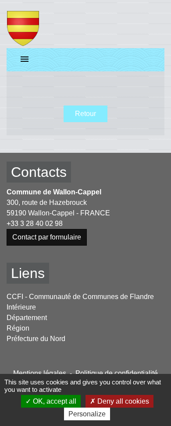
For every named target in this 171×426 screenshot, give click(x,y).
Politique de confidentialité (116, 373)
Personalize (87, 414)
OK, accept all (53, 401)
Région (18, 328)
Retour (85, 113)
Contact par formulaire (46, 237)
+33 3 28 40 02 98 (35, 223)
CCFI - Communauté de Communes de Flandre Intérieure (80, 302)
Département (27, 317)
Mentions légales (39, 373)
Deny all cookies (122, 401)
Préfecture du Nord (36, 338)
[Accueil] (23, 24)
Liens (28, 273)
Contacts (39, 172)
